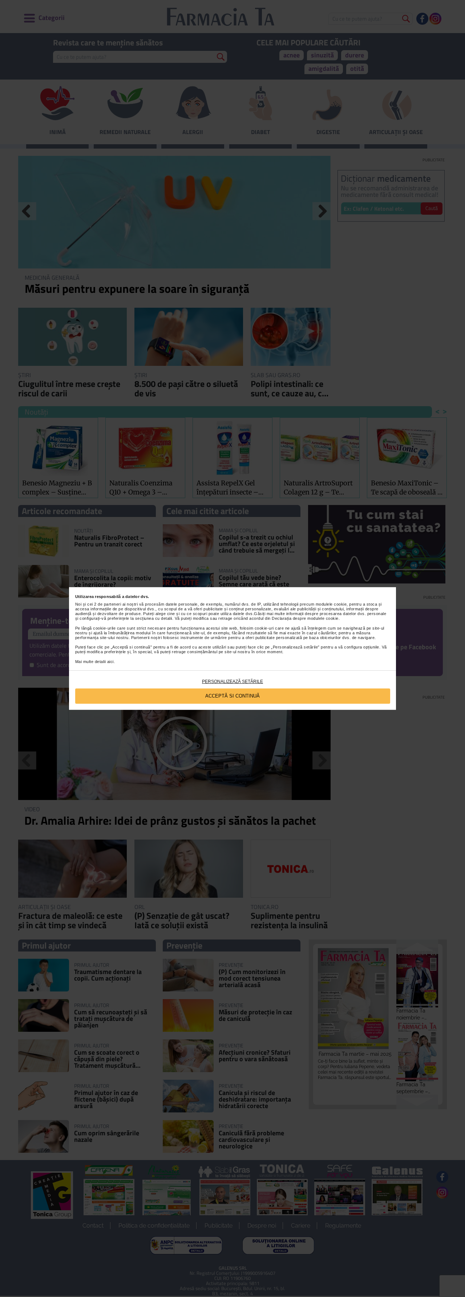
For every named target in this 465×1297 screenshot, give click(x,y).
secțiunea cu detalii (153, 618)
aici (110, 661)
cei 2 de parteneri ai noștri (112, 604)
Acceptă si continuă (232, 696)
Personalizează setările (232, 681)
